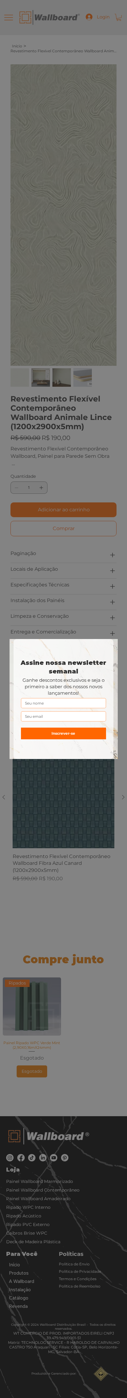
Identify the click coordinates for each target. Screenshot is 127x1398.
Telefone (28, 718)
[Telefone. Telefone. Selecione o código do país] (31, 727)
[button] (109, 647)
